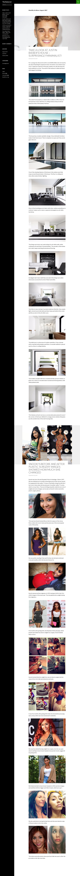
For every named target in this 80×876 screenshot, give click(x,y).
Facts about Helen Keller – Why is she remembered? (6, 33)
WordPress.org (5, 77)
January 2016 (5, 55)
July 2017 (4, 53)
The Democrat (6, 2)
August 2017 (5, 51)
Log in (3, 71)
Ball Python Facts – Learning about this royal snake (6, 37)
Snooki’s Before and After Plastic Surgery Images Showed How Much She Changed (47, 468)
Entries (4, 73)
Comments (5, 75)
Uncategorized (5, 63)
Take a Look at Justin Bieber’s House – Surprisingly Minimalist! (45, 52)
